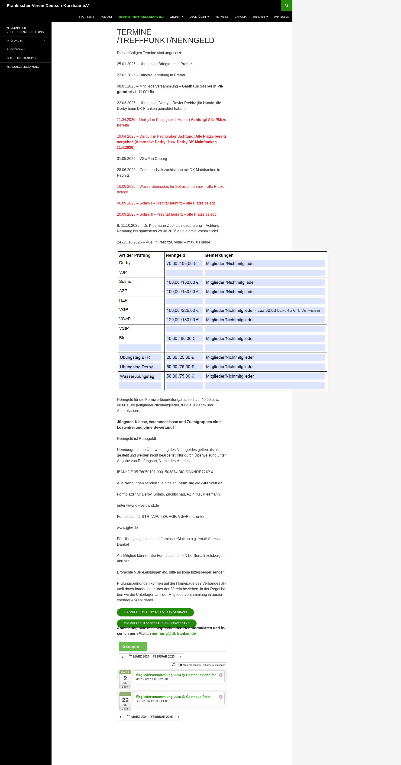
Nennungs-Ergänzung (23, 66)
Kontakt (106, 16)
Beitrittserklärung (21, 58)
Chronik (240, 16)
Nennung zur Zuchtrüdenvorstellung (25, 30)
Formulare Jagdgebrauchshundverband (157, 623)
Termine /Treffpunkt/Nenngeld (141, 16)
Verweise (221, 16)
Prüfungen (15, 40)
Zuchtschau (16, 49)
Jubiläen (259, 16)
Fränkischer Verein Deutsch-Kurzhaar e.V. (48, 5)
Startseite (86, 16)
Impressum (281, 16)
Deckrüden (198, 16)
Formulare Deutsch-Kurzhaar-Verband (155, 612)
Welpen (175, 16)
